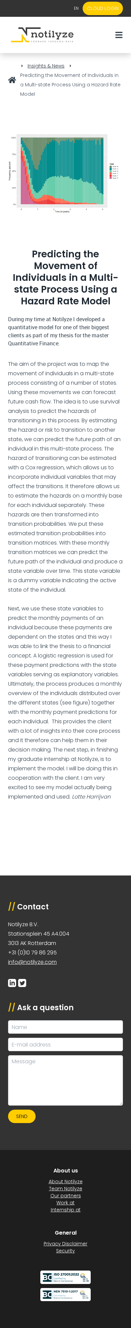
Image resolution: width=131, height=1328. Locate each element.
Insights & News (46, 65)
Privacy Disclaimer (65, 1243)
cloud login (103, 8)
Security (65, 1250)
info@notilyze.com (32, 962)
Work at (65, 1202)
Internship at (66, 1209)
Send (22, 1116)
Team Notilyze (65, 1188)
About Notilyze (66, 1181)
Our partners (65, 1195)
